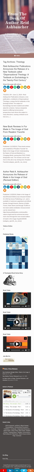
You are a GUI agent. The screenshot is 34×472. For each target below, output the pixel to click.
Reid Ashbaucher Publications (10, 434)
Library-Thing (14, 430)
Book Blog (5, 458)
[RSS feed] (30, 470)
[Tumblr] (18, 87)
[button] (17, 300)
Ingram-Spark (7, 430)
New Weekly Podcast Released (10, 376)
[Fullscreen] (29, 306)
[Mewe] (17, 470)
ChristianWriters (9, 427)
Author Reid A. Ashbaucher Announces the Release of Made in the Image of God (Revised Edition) (15, 175)
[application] (17, 300)
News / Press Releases (11, 369)
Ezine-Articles (26, 432)
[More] (4, 90)
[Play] (5, 306)
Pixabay (29, 465)
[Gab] (14, 87)
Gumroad (18, 435)
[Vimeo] (23, 470)
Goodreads (14, 429)
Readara (20, 432)
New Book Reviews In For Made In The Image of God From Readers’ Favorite (15, 129)
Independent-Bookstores (23, 429)
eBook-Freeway (24, 425)
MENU (18, 55)
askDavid (17, 425)
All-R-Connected (10, 425)
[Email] (25, 87)
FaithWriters (7, 429)
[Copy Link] (21, 87)
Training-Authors (13, 432)
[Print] (28, 87)
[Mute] (26, 306)
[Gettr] (11, 87)
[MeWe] (8, 87)
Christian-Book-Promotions (21, 427)
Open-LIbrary (22, 430)
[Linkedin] (4, 87)
